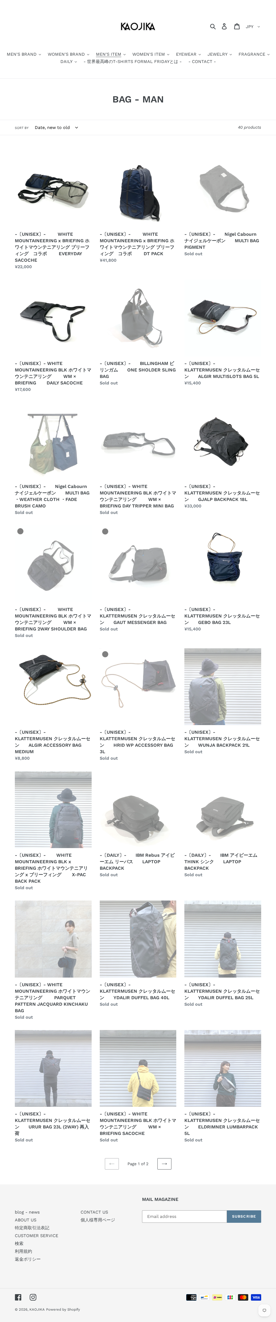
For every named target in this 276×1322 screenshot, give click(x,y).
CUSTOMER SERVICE (36, 1235)
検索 (19, 1243)
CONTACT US (94, 1212)
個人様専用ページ (98, 1220)
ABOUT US (25, 1220)
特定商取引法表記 (32, 1227)
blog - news (27, 1212)
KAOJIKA (37, 1309)
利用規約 (23, 1251)
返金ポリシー (28, 1259)
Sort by (22, 128)
